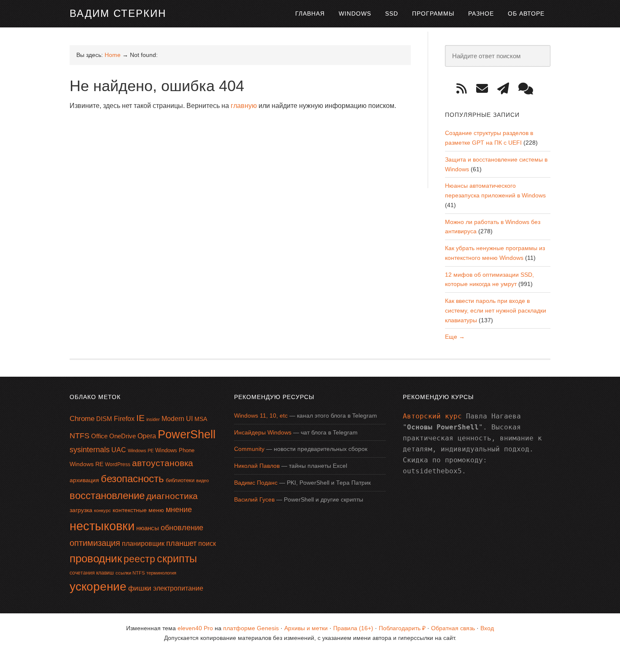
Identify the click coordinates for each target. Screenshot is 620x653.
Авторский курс (432, 416)
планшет (181, 543)
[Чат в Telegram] (528, 88)
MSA (200, 419)
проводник (96, 558)
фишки (139, 588)
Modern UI (177, 418)
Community (249, 448)
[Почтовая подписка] (485, 88)
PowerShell (187, 434)
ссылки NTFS (130, 572)
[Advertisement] (223, 139)
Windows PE (141, 450)
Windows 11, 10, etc (261, 415)
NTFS (79, 436)
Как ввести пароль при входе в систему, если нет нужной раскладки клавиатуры (495, 310)
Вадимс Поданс (256, 482)
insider (153, 419)
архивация (84, 480)
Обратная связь (453, 628)
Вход (487, 628)
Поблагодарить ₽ (402, 628)
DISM (104, 419)
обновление (182, 527)
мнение (179, 509)
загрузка (81, 510)
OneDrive (122, 436)
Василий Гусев (254, 499)
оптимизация (95, 543)
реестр (139, 558)
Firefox (124, 418)
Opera (146, 436)
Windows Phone (174, 450)
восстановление (107, 495)
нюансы (147, 528)
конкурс (102, 510)
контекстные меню (138, 510)
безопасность (132, 478)
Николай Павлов (257, 465)
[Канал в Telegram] (506, 88)
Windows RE (86, 464)
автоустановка (162, 463)
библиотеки (180, 480)
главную (244, 105)
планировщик (143, 543)
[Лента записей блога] (464, 88)
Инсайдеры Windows (262, 432)
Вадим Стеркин (118, 13)
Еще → (455, 336)
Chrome (82, 419)
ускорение (98, 586)
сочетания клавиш (92, 573)
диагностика (172, 496)
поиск (207, 543)
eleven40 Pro (195, 628)
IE (140, 418)
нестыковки (102, 526)
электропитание (178, 588)
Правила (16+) (353, 628)
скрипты (177, 558)
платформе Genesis (251, 628)
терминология (161, 572)
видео (202, 480)
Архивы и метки (306, 628)
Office (99, 436)
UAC (118, 449)
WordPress (117, 464)
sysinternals (90, 449)
